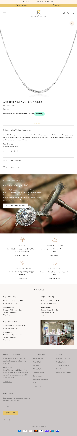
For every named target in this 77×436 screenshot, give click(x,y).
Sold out (38, 123)
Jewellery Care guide (63, 358)
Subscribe (10, 413)
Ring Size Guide (61, 362)
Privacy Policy (37, 369)
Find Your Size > (54, 278)
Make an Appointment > (24, 130)
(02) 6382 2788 (51, 303)
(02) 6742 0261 (13, 328)
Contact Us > (54, 255)
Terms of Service (38, 372)
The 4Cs (58, 369)
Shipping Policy (38, 358)
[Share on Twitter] (12, 151)
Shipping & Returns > (22, 255)
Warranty (36, 365)
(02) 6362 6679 (13, 303)
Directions (6, 315)
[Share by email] (17, 151)
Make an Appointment (15, 206)
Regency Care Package (63, 372)
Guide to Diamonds (62, 365)
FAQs (35, 383)
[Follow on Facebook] (4, 420)
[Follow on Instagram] (9, 420)
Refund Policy (37, 362)
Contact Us (37, 386)
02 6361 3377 (7, 382)
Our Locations (37, 376)
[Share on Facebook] (9, 151)
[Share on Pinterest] (14, 151)
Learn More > (22, 278)
